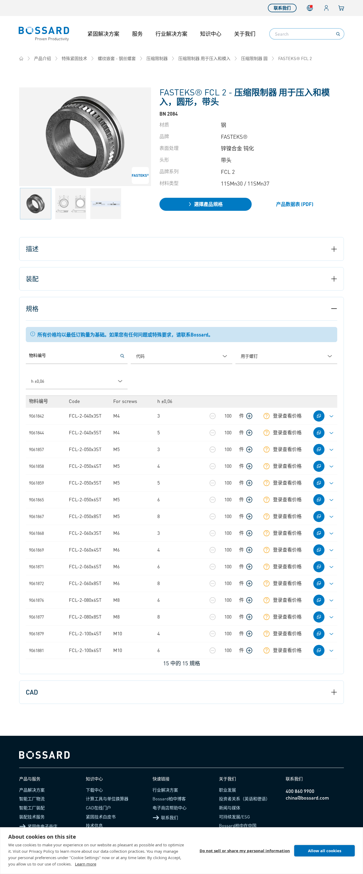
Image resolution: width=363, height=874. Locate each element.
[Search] (338, 34)
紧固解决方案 (103, 33)
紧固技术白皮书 (101, 817)
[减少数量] (212, 416)
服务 (137, 33)
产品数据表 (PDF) (294, 204)
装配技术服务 (32, 817)
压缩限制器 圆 (254, 58)
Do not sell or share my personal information (245, 850)
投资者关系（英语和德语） (244, 798)
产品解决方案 (32, 790)
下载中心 (94, 790)
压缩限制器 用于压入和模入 (204, 58)
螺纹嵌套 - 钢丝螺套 (117, 58)
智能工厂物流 (32, 798)
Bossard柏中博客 (169, 798)
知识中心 (210, 33)
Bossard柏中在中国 (237, 825)
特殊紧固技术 (74, 58)
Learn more (85, 864)
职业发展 (227, 790)
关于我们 (244, 33)
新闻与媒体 (229, 807)
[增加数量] (249, 416)
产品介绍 (42, 58)
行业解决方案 (171, 33)
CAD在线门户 (98, 807)
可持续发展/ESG (234, 817)
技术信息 (94, 825)
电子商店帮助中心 (170, 807)
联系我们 (282, 8)
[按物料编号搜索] (122, 356)
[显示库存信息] (266, 416)
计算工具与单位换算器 (107, 798)
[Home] (21, 58)
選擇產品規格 (208, 204)
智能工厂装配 (32, 807)
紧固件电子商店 (42, 826)
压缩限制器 (157, 58)
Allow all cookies (324, 850)
